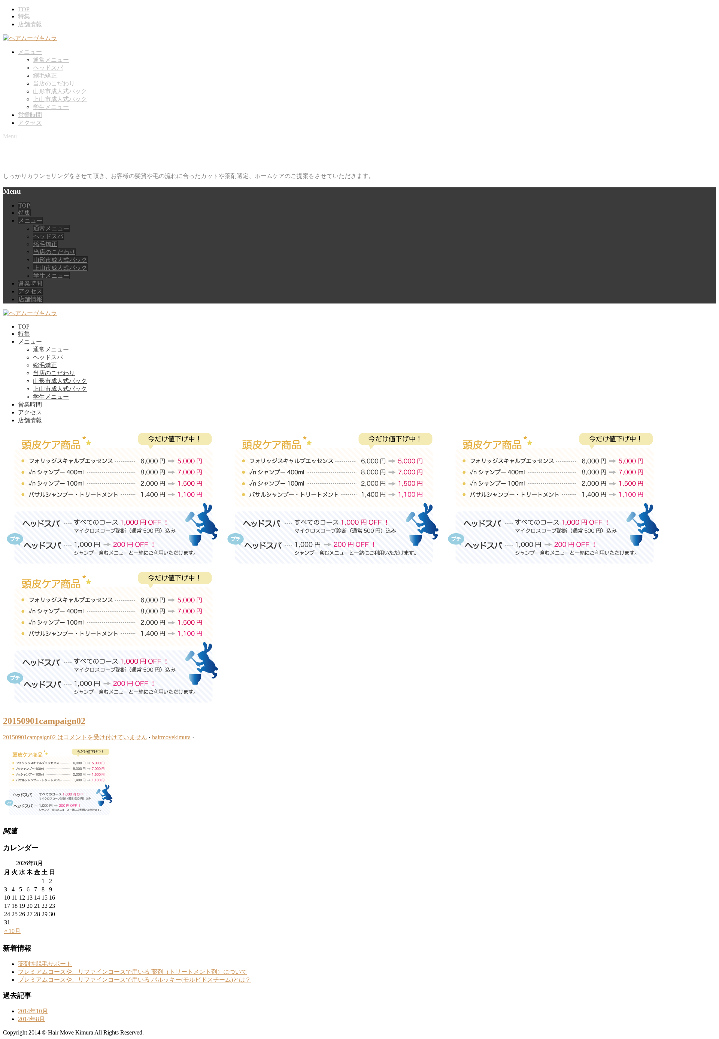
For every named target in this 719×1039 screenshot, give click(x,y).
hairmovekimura (171, 737)
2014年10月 (33, 1011)
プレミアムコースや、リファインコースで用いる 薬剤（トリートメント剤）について (132, 972)
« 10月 (12, 931)
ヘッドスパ (48, 67)
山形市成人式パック (60, 91)
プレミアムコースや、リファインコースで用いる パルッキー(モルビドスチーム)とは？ (134, 979)
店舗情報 (30, 24)
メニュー (30, 52)
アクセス (30, 123)
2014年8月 (31, 1019)
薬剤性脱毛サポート (45, 964)
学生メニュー (51, 107)
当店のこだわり (54, 83)
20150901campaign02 (44, 721)
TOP (24, 9)
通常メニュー (51, 60)
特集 (24, 16)
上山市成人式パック (60, 99)
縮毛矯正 (45, 75)
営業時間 (30, 115)
